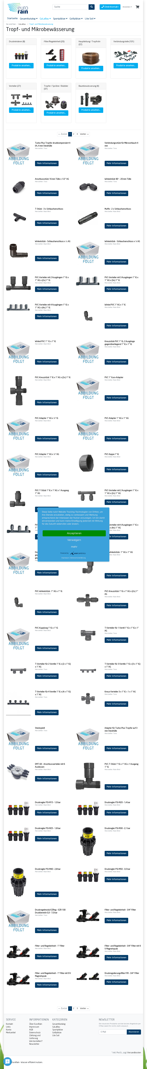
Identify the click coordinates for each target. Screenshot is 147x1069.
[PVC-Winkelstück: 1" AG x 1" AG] (88, 565)
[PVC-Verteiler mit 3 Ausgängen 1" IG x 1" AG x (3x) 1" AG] (18, 529)
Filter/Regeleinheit (52, 42)
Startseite (12, 18)
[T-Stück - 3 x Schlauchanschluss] (18, 217)
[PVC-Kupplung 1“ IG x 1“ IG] (18, 639)
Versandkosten (134, 1053)
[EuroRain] (27, 8)
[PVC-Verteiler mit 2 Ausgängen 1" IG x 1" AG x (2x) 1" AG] (88, 497)
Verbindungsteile (121, 42)
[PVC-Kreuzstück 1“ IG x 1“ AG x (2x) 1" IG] (18, 391)
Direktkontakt (111, 7)
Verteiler (13, 86)
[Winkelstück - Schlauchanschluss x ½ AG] (18, 251)
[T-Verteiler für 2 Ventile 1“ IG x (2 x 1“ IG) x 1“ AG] (18, 671)
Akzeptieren (74, 533)
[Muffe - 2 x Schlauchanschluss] (88, 218)
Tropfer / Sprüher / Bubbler (56, 86)
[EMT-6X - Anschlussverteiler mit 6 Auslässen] (18, 772)
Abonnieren (134, 1032)
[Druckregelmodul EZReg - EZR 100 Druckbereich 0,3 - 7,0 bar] (18, 921)
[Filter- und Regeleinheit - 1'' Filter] (18, 952)
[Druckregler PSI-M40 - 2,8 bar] (18, 882)
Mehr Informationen (47, 163)
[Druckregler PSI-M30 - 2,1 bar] (88, 842)
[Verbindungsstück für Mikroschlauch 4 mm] (88, 154)
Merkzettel (11, 1033)
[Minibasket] (137, 7)
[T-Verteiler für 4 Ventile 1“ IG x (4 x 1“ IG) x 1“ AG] (18, 703)
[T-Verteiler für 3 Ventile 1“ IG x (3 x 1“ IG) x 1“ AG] (88, 671)
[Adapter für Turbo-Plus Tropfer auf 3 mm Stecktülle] (88, 739)
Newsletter (34, 1044)
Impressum (34, 1027)
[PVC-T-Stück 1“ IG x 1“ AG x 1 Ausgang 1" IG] (88, 776)
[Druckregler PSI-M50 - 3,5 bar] (88, 875)
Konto (8, 1030)
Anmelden (127, 7)
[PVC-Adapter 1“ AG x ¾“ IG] (18, 429)
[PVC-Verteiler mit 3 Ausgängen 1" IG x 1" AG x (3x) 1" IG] (88, 281)
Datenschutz (34, 1033)
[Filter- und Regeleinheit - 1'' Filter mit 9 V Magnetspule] (18, 979)
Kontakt (9, 1024)
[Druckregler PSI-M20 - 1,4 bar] (88, 808)
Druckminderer (15, 42)
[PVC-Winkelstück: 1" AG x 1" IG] (18, 603)
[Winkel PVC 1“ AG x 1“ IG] (88, 316)
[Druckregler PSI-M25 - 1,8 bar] (18, 834)
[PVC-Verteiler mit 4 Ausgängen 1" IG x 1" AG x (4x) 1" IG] (18, 308)
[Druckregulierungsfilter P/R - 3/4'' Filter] (88, 976)
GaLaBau (56, 1027)
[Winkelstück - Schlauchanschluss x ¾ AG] (88, 252)
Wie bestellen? (35, 1041)
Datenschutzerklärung (78, 558)
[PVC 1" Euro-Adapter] (88, 388)
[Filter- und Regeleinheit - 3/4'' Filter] (88, 916)
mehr (74, 546)
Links (8, 1027)
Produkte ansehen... (21, 66)
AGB (31, 1030)
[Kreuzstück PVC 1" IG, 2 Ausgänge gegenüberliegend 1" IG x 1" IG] (88, 352)
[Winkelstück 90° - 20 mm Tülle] (88, 187)
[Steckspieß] (18, 739)
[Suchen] (92, 7)
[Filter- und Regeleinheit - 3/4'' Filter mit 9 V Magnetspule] (88, 952)
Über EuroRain (35, 1024)
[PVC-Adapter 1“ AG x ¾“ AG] (18, 465)
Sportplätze (57, 1030)
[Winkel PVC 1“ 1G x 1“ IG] (18, 352)
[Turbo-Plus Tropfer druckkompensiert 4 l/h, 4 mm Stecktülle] (18, 154)
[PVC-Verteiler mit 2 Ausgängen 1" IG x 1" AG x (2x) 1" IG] (18, 283)
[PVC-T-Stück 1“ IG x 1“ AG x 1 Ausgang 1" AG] (18, 501)
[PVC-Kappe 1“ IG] (88, 463)
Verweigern (74, 539)
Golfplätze (56, 1033)
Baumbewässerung (87, 86)
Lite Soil (55, 1036)
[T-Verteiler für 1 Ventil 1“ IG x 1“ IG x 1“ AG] (88, 635)
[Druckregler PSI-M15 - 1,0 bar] (18, 808)
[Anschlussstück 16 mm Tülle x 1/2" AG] (18, 187)
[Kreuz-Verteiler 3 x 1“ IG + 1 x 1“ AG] (88, 699)
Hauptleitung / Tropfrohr (89, 42)
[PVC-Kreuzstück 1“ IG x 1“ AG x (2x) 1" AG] (88, 599)
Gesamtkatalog (58, 1024)
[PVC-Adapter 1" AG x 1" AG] (88, 429)
